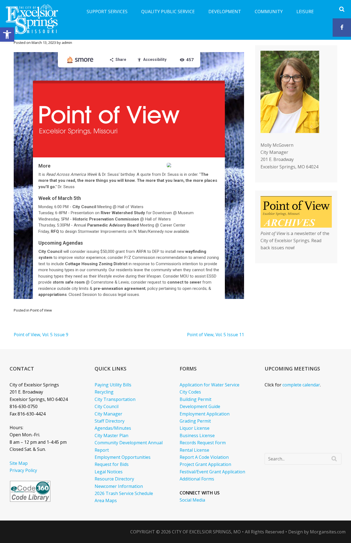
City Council (106, 406)
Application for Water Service (209, 385)
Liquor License (195, 428)
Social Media (192, 500)
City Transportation (115, 399)
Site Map (19, 463)
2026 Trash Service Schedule (124, 493)
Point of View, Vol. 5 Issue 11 (215, 335)
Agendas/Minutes (113, 428)
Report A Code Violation (204, 457)
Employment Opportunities (123, 457)
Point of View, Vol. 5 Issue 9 (41, 335)
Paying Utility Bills (113, 385)
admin (67, 42)
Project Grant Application (205, 464)
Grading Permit (195, 421)
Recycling (104, 392)
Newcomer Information (119, 486)
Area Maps (106, 500)
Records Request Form (203, 443)
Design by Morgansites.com (317, 532)
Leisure (305, 12)
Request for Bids (112, 464)
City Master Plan (111, 435)
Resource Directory (114, 479)
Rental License (194, 450)
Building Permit (195, 399)
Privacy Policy (23, 470)
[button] (7, 34)
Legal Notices (109, 472)
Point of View (41, 310)
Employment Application (205, 414)
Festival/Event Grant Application (212, 472)
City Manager (108, 414)
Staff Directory (109, 421)
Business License (197, 435)
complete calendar (301, 385)
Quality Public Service (168, 12)
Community (269, 12)
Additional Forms (197, 479)
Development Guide (200, 406)
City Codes (190, 392)
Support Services (107, 12)
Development (224, 12)
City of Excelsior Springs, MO (206, 532)
